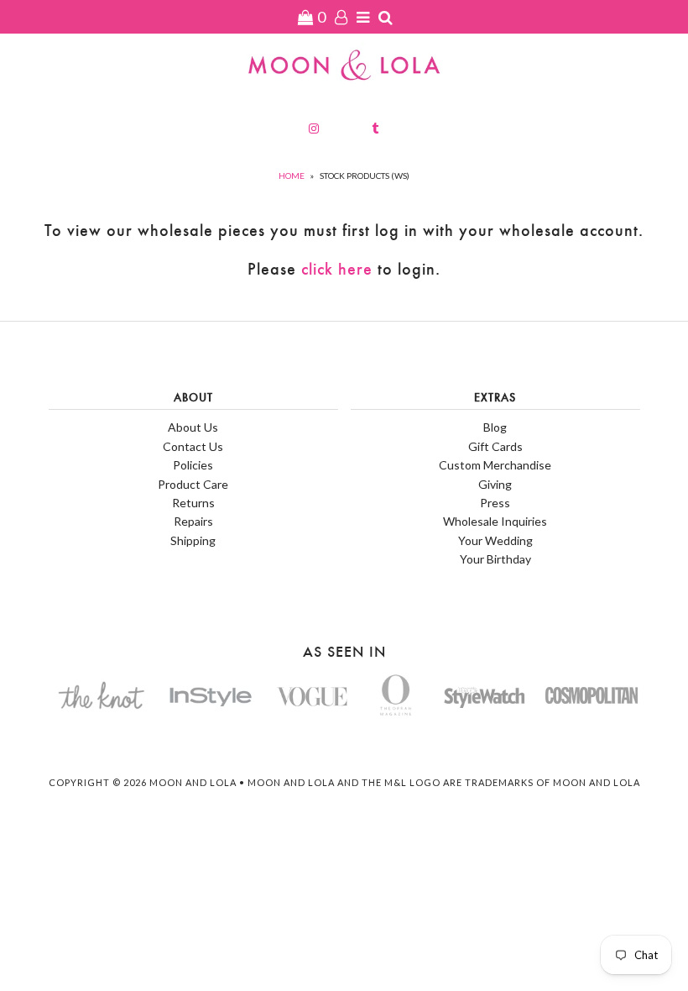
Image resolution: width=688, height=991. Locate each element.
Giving (495, 484)
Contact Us (193, 446)
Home (292, 175)
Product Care (193, 484)
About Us (193, 427)
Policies (193, 465)
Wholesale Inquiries (495, 521)
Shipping (193, 540)
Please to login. (344, 269)
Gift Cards (495, 446)
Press (495, 503)
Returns (193, 503)
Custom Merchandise (495, 465)
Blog (495, 427)
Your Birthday (495, 559)
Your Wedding (495, 540)
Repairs (193, 521)
